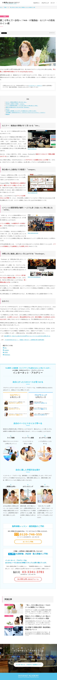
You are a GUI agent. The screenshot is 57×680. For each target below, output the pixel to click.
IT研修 (5, 7)
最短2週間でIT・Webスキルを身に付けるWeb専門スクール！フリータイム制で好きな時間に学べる (27, 336)
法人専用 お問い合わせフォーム (28, 579)
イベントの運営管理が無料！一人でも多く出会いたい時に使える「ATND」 (22, 105)
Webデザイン (36, 2)
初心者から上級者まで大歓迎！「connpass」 (15, 103)
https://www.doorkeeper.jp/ (34, 277)
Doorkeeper (7, 354)
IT (8, 7)
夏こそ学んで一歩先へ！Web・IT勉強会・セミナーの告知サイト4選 (22, 7)
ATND (6, 352)
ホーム (1, 7)
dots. (5, 347)
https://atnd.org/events (33, 233)
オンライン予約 (28, 542)
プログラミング (45, 2)
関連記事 (8, 114)
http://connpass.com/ (32, 192)
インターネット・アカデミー (35, 85)
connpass (6, 350)
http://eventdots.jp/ (32, 148)
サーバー (53, 2)
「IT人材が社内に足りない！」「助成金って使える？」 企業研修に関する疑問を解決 (24, 339)
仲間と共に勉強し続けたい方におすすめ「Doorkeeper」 (18, 107)
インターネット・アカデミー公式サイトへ (28, 664)
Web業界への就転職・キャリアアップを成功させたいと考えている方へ (25, 111)
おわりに (8, 109)
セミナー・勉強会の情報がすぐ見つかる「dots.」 (16, 102)
